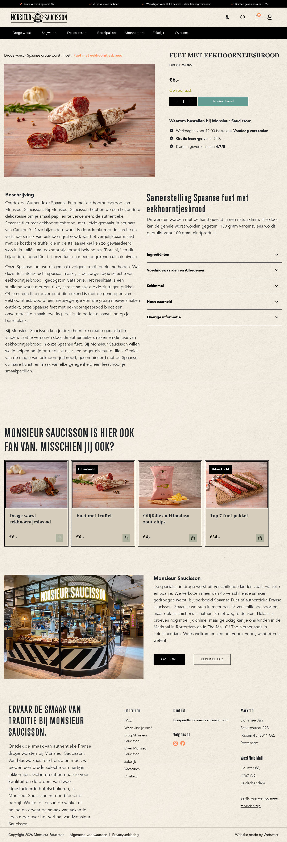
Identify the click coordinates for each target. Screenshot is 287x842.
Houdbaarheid (159, 301)
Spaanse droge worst (43, 55)
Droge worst (14, 55)
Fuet (66, 55)
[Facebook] (182, 743)
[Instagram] (175, 743)
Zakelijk (130, 761)
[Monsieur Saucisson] (39, 17)
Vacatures (132, 769)
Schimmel (155, 286)
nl (227, 17)
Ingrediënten (158, 254)
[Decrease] (175, 101)
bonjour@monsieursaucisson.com (201, 720)
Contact (130, 776)
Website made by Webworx (257, 834)
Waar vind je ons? (138, 727)
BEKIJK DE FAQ (212, 659)
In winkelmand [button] (59, 538)
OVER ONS (169, 659)
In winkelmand (223, 101)
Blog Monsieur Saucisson (135, 738)
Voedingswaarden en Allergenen (175, 270)
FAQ (128, 720)
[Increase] (191, 101)
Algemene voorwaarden (88, 834)
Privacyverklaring (125, 834)
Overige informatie (164, 317)
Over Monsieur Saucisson (136, 751)
